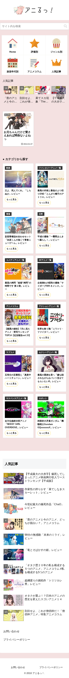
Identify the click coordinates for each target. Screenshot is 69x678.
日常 (41, 214)
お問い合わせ (11, 631)
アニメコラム (12, 306)
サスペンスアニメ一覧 (16, 398)
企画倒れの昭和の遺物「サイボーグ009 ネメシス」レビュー (51, 286)
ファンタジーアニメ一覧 (50, 168)
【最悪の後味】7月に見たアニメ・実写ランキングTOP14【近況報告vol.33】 (18, 332)
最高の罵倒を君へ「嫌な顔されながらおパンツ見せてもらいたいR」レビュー (51, 378)
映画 (8, 168)
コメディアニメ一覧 (15, 260)
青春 (8, 214)
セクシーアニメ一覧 (48, 352)
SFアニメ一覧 (45, 260)
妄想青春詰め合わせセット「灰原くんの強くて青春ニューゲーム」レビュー (18, 239)
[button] (65, 26)
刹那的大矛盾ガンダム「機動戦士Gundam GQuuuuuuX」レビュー (51, 424)
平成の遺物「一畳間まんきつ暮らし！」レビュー (51, 238)
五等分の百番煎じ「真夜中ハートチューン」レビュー (18, 376)
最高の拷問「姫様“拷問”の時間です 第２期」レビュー (18, 286)
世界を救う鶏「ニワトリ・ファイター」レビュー (51, 330)
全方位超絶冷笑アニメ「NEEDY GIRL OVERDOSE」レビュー (16, 424)
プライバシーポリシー (16, 639)
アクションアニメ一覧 (49, 306)
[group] (20, 96)
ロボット (43, 398)
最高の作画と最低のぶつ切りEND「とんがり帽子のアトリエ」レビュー (51, 193)
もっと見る (12, 199)
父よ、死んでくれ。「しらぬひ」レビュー (18, 192)
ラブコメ (10, 352)
